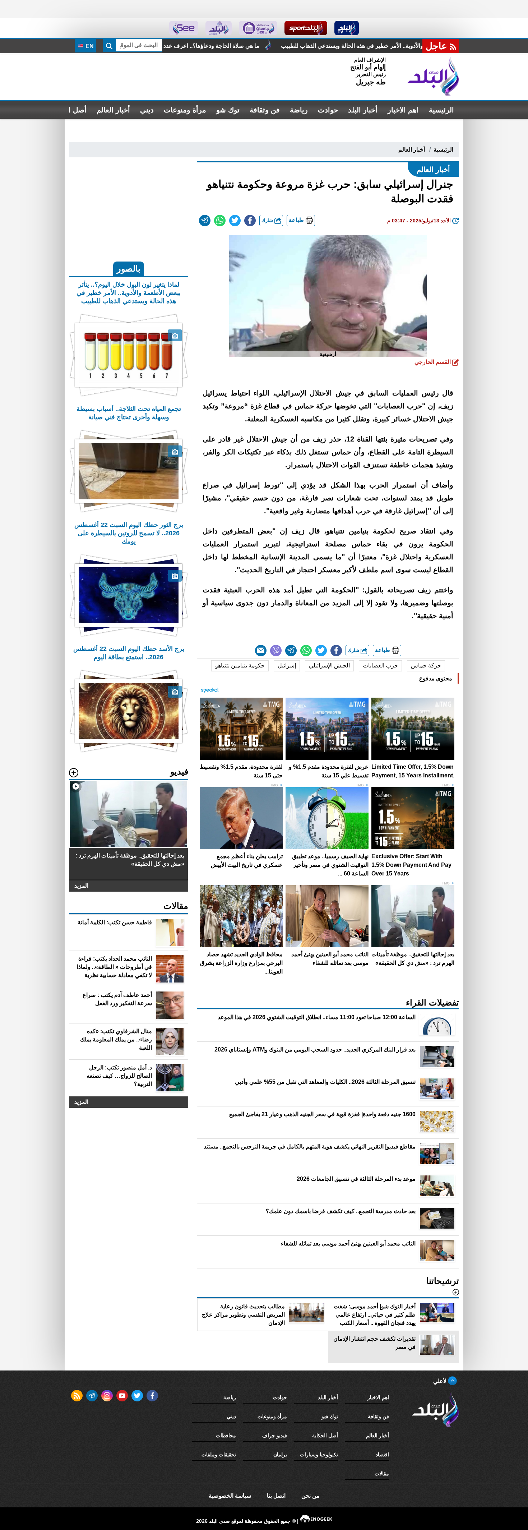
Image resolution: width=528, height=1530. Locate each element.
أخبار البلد (363, 110)
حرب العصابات (380, 665)
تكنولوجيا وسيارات (319, 1454)
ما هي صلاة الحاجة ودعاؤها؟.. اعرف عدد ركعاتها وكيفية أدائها (290, 46)
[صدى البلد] (433, 76)
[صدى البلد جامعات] (258, 28)
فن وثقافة (265, 110)
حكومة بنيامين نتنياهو (240, 665)
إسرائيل (287, 665)
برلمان (280, 1454)
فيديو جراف (274, 1435)
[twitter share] (235, 220)
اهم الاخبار (403, 110)
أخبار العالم (113, 110)
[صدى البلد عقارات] (218, 28)
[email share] (204, 220)
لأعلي (440, 1381)
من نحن (310, 1496)
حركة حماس (426, 665)
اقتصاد (382, 1454)
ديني (147, 110)
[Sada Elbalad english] (183, 28)
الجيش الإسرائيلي (329, 665)
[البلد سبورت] (305, 28)
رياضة (299, 110)
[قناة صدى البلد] (346, 28)
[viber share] (276, 650)
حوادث (328, 110)
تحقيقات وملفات (219, 1454)
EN (89, 46)
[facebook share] (250, 220)
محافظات (226, 1435)
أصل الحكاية (325, 1435)
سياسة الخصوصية (230, 1496)
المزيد (81, 886)
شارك (267, 220)
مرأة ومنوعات (185, 110)
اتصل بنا (276, 1496)
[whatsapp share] (220, 220)
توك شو (228, 110)
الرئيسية (441, 110)
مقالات (382, 1473)
